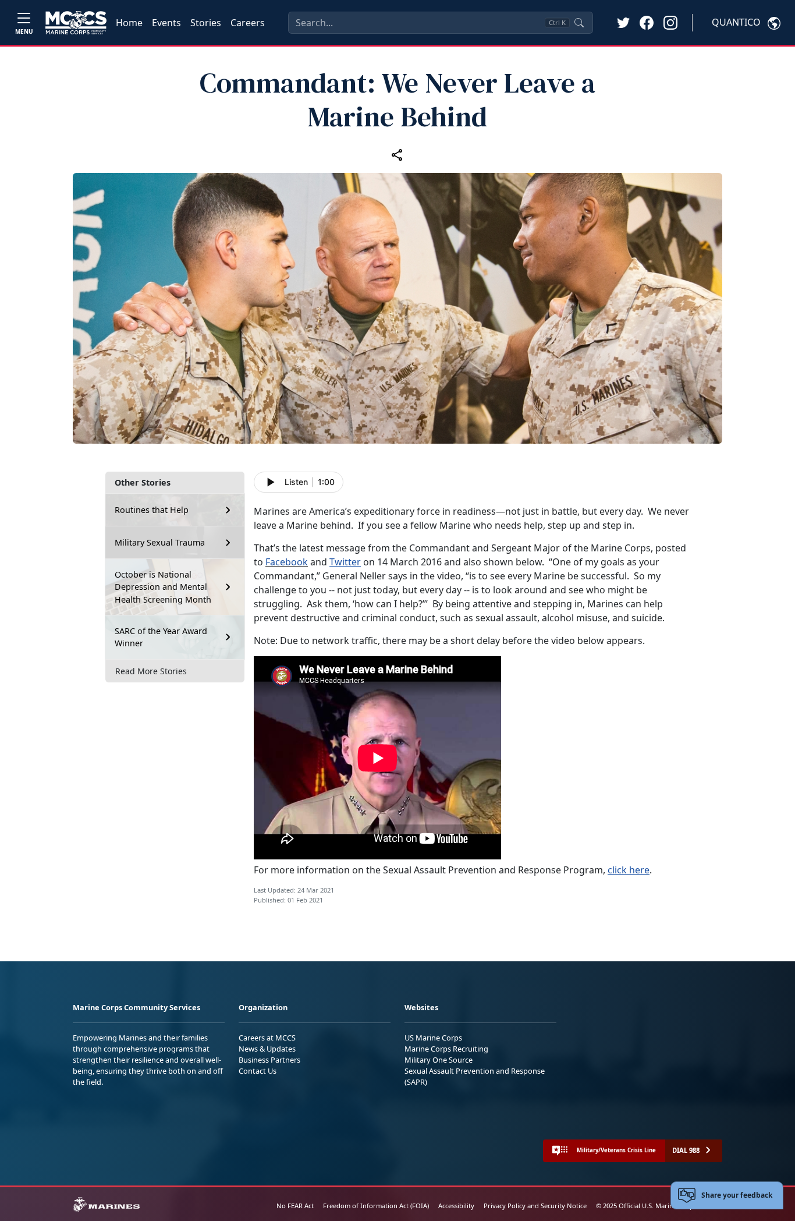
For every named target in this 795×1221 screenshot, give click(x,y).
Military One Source (438, 1059)
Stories (205, 22)
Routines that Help (152, 509)
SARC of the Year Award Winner (161, 637)
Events (166, 22)
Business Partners (269, 1059)
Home (129, 22)
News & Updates (267, 1048)
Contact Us (257, 1071)
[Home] (76, 22)
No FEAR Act (295, 1205)
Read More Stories (151, 670)
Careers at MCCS (267, 1037)
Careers (247, 22)
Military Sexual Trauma (160, 542)
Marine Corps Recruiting (446, 1048)
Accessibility (456, 1205)
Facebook (286, 561)
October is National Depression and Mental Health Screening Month (163, 587)
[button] (647, 22)
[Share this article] (397, 154)
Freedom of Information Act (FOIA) (376, 1205)
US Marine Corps (433, 1037)
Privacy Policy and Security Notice (535, 1205)
